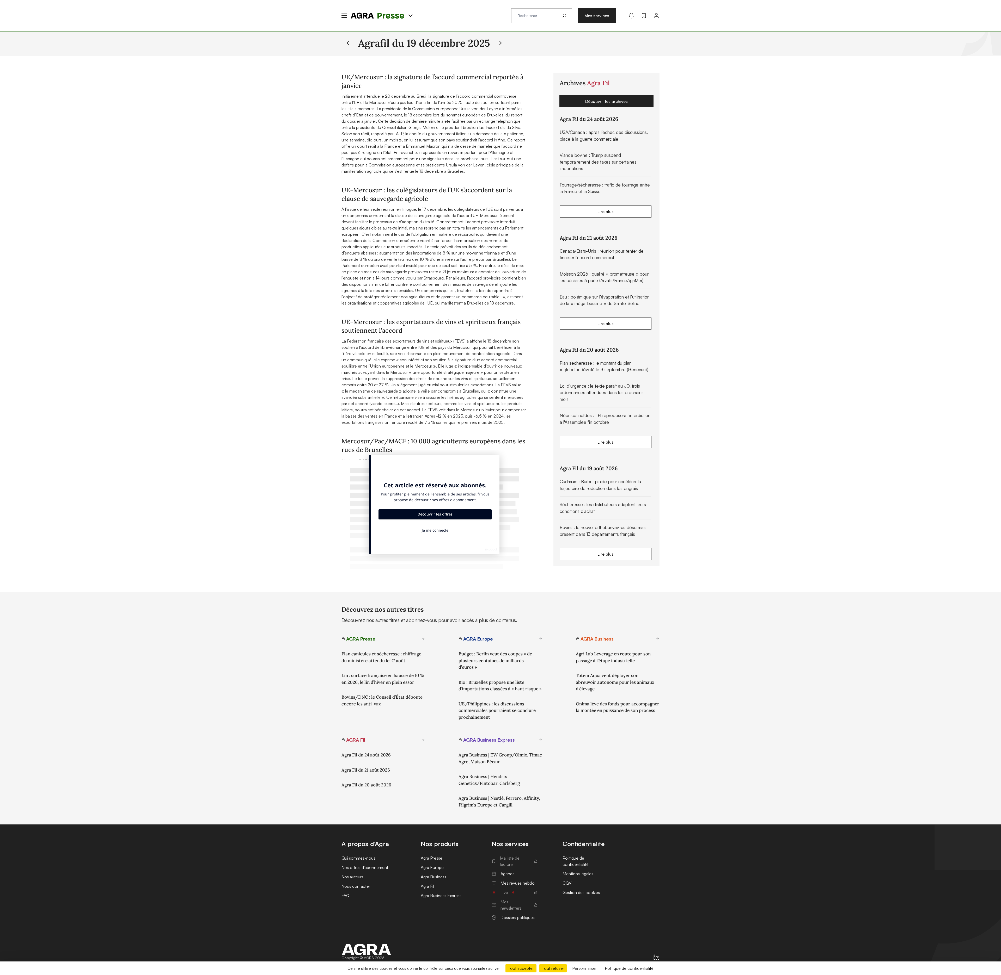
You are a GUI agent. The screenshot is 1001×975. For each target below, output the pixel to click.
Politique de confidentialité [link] (629, 968)
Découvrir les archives (606, 101)
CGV (567, 883)
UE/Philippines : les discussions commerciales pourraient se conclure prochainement (497, 710)
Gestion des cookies (581, 892)
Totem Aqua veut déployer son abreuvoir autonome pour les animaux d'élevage (615, 682)
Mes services (596, 15)
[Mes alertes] (631, 16)
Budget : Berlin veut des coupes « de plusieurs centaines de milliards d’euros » (495, 660)
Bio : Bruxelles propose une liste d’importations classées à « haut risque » (500, 685)
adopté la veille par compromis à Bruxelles (441, 391)
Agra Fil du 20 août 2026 (366, 785)
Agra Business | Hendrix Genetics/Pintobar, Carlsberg (489, 780)
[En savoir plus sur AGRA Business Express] (540, 740)
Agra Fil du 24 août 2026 (366, 755)
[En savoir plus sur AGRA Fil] (423, 740)
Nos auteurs (352, 876)
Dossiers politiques (517, 917)
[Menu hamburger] (344, 16)
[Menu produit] (410, 15)
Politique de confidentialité (576, 861)
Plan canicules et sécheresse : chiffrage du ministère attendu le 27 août (381, 657)
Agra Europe (432, 867)
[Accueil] (366, 949)
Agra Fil (427, 886)
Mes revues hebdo (517, 883)
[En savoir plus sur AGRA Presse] (423, 639)
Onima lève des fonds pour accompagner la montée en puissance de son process (617, 707)
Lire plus (605, 211)
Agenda (507, 873)
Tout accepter (521, 968)
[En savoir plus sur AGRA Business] (658, 639)
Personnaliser (584, 968)
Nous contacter (355, 886)
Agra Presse (431, 858)
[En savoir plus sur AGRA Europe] (540, 639)
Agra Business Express (441, 895)
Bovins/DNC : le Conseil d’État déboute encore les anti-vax (382, 700)
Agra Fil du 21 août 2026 (365, 770)
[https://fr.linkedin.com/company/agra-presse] (656, 957)
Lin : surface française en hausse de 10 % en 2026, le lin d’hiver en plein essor (382, 679)
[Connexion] (656, 16)
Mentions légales (578, 873)
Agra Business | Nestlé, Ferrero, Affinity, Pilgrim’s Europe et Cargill (499, 801)
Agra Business (433, 876)
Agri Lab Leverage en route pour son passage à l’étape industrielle (613, 657)
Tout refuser (553, 968)
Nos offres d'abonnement (364, 867)
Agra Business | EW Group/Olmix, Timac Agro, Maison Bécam (500, 758)
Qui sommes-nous (358, 858)
